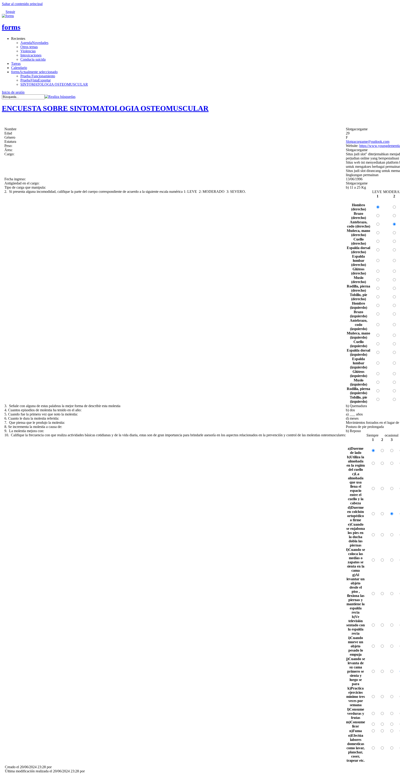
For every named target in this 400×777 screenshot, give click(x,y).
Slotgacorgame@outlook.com (367, 142)
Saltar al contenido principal (22, 4)
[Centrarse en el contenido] (19, 9)
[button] (60, 97)
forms (11, 27)
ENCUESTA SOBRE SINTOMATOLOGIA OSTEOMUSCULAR (105, 108)
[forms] (8, 16)
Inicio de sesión (13, 92)
